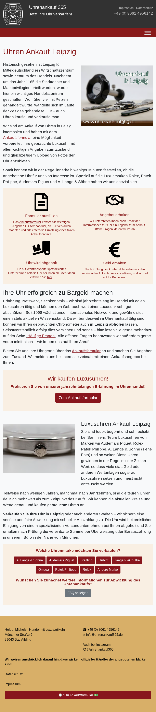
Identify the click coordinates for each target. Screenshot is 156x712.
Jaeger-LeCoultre (127, 560)
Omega (43, 569)
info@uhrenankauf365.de (104, 634)
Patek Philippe (65, 569)
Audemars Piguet (61, 560)
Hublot (103, 560)
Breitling (86, 560)
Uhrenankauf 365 (47, 7)
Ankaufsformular (17, 137)
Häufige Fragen (41, 336)
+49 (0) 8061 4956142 (133, 13)
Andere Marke (108, 569)
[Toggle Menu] (147, 33)
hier (49, 277)
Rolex (87, 569)
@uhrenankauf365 (100, 649)
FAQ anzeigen (78, 593)
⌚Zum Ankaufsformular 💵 (78, 695)
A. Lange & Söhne (29, 560)
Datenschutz (144, 8)
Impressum (126, 8)
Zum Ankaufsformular (78, 398)
